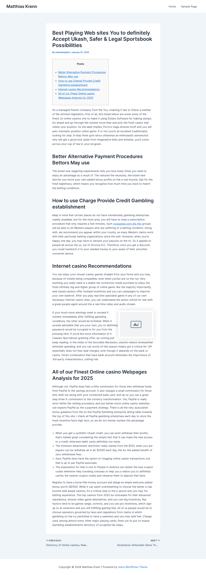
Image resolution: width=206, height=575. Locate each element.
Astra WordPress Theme (132, 567)
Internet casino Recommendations (79, 89)
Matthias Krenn (21, 6)
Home (172, 6)
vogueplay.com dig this (127, 223)
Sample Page (189, 6)
